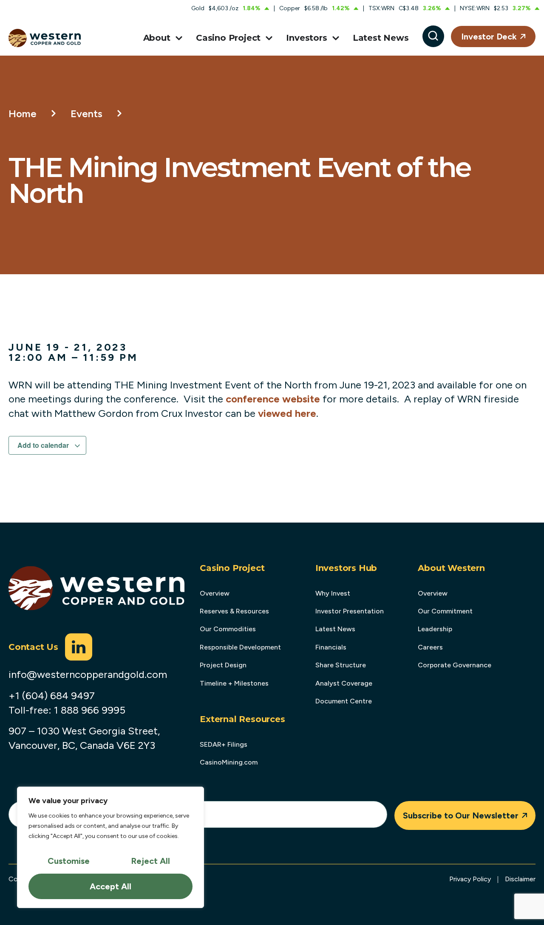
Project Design (223, 665)
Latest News (335, 629)
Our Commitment (445, 611)
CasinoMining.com (229, 762)
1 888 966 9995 (89, 710)
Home (22, 113)
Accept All (110, 886)
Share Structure (340, 665)
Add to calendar (44, 445)
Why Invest (332, 593)
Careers (430, 647)
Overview (215, 593)
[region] (110, 847)
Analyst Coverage (343, 683)
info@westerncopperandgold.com (87, 674)
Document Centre (343, 701)
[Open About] (177, 38)
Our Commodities (228, 629)
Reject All (150, 861)
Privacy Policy (470, 879)
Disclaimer (520, 879)
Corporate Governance (454, 665)
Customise (69, 861)
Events (86, 113)
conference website (273, 399)
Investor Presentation (349, 611)
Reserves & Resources (234, 611)
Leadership (435, 629)
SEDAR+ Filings (223, 744)
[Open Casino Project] (267, 38)
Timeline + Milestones (234, 683)
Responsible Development (240, 647)
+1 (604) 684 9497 (51, 695)
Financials (330, 647)
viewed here (287, 413)
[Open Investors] (334, 38)
